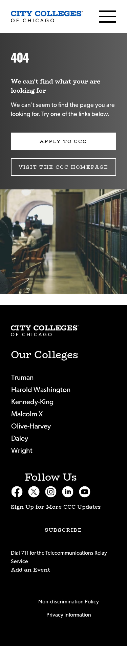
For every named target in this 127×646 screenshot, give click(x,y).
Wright (22, 450)
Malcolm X (27, 414)
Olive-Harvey (31, 426)
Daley (19, 438)
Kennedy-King (32, 402)
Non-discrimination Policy (68, 601)
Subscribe (64, 530)
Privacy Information (68, 615)
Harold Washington (40, 389)
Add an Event (30, 570)
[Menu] (107, 16)
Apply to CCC (63, 141)
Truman (22, 377)
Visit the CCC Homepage (63, 167)
